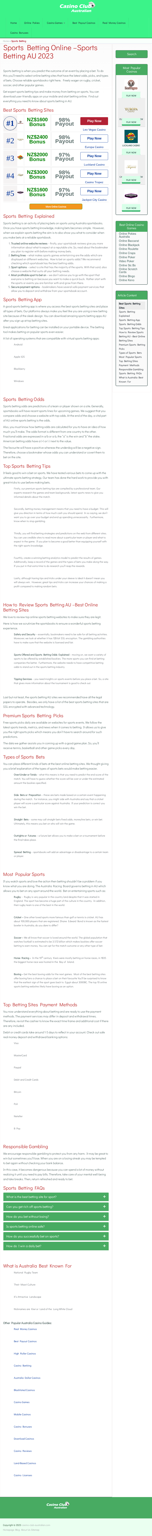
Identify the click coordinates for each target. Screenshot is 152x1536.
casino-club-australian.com (36, 1525)
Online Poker (127, 257)
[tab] (56, 1197)
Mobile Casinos (22, 1414)
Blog (17, 1529)
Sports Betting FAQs (130, 373)
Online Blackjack (129, 245)
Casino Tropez (94, 182)
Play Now (94, 121)
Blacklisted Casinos (24, 1390)
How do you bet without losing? (27, 1216)
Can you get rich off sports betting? (29, 1206)
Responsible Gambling (131, 369)
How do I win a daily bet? (23, 1246)
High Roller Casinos (25, 1353)
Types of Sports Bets (130, 352)
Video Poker (126, 261)
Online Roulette (128, 249)
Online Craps (127, 253)
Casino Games (55, 22)
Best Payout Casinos (83, 22)
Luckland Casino (94, 164)
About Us (25, 1529)
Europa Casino (94, 147)
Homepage (8, 1529)
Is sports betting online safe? (25, 1226)
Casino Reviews (23, 1450)
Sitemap (35, 1529)
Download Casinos (24, 1438)
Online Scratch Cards (128, 270)
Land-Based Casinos (25, 1463)
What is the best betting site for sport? (31, 1197)
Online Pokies (32, 22)
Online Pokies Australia (127, 235)
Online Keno (126, 280)
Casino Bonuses (19, 32)
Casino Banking (22, 1365)
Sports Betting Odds (130, 324)
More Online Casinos (56, 206)
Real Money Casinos (114, 22)
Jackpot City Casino (94, 199)
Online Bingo (127, 276)
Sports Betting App (129, 319)
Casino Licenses (23, 1475)
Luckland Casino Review (131, 147)
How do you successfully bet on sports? (32, 1236)
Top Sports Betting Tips (132, 328)
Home (13, 22)
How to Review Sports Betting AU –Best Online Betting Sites (132, 336)
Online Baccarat (129, 241)
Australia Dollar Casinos (27, 1377)
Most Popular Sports (130, 356)
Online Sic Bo (127, 265)
